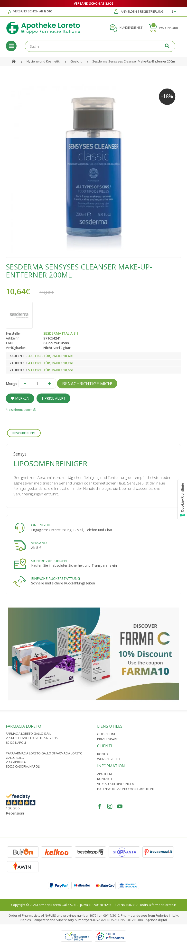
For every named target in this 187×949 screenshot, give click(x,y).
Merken (21, 398)
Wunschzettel (109, 759)
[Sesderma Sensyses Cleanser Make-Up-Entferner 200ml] (93, 170)
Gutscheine (106, 734)
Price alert (54, 398)
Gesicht (76, 61)
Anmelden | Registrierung (142, 11)
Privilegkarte (108, 739)
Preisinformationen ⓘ (21, 410)
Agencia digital (156, 920)
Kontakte (105, 779)
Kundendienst (130, 28)
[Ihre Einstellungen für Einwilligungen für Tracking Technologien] (182, 499)
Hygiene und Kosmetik (43, 61)
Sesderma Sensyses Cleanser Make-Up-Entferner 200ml (134, 61)
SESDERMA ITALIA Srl (60, 333)
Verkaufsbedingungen (115, 784)
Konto (102, 754)
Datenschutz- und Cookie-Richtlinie (126, 789)
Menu (11, 46)
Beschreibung (23, 433)
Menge (12, 383)
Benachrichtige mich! (87, 383)
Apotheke (105, 773)
